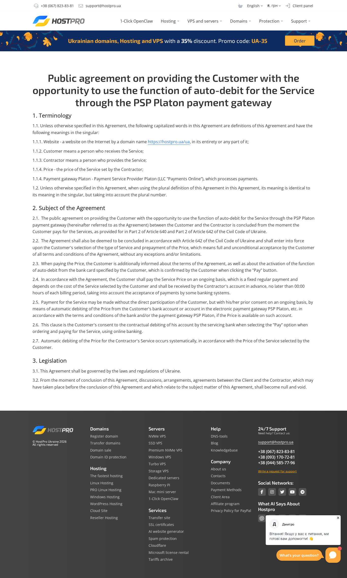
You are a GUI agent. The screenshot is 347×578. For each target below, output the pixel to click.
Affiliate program (225, 504)
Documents (220, 483)
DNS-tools (219, 436)
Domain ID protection (108, 457)
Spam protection (163, 538)
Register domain (104, 436)
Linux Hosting (101, 483)
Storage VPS (159, 471)
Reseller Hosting (104, 518)
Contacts (218, 476)
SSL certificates (161, 524)
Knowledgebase (224, 450)
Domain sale (100, 450)
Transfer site (159, 518)
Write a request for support (277, 471)
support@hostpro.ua (275, 442)
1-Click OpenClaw (136, 21)
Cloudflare (157, 545)
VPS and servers (202, 21)
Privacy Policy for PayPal (231, 510)
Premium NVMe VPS (165, 450)
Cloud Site (98, 510)
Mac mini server (162, 492)
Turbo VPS (157, 464)
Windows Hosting (105, 497)
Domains (238, 21)
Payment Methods (226, 490)
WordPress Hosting (106, 504)
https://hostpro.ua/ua (169, 141)
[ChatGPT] (262, 518)
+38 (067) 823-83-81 (276, 451)
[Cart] (240, 5)
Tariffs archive (161, 559)
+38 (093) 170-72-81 (276, 457)
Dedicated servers (164, 478)
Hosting (168, 21)
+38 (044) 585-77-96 (276, 462)
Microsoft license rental (169, 552)
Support (299, 21)
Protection (269, 21)
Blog (214, 443)
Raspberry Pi (159, 485)
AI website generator (166, 531)
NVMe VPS (157, 436)
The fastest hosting (106, 476)
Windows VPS (160, 457)
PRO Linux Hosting (105, 490)
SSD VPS (155, 443)
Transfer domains (105, 443)
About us (218, 469)
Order (300, 40)
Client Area (220, 497)
